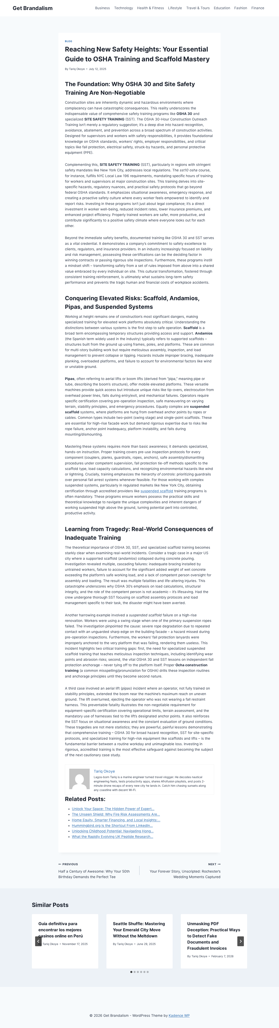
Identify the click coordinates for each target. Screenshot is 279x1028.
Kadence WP (179, 1015)
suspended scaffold (157, 491)
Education (222, 8)
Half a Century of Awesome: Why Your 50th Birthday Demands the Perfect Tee (94, 871)
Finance (257, 8)
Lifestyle (175, 8)
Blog (68, 41)
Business (102, 8)
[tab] (131, 972)
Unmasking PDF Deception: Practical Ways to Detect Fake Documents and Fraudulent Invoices (213, 936)
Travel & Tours (198, 8)
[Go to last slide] (38, 941)
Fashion (240, 8)
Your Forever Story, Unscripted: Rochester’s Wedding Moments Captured (185, 871)
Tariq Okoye (77, 69)
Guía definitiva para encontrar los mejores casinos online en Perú (60, 929)
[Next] (240, 941)
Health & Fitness (150, 8)
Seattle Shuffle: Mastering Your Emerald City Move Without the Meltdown (139, 929)
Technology (123, 8)
